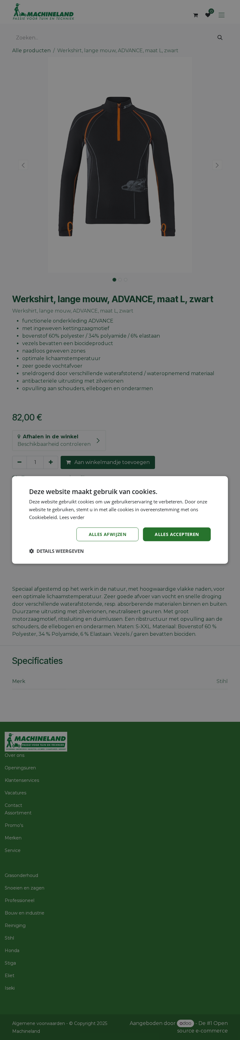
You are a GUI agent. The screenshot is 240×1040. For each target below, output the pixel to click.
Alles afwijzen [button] (108, 534)
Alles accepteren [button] (177, 534)
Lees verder (71, 517)
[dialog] (120, 520)
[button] (56, 551)
